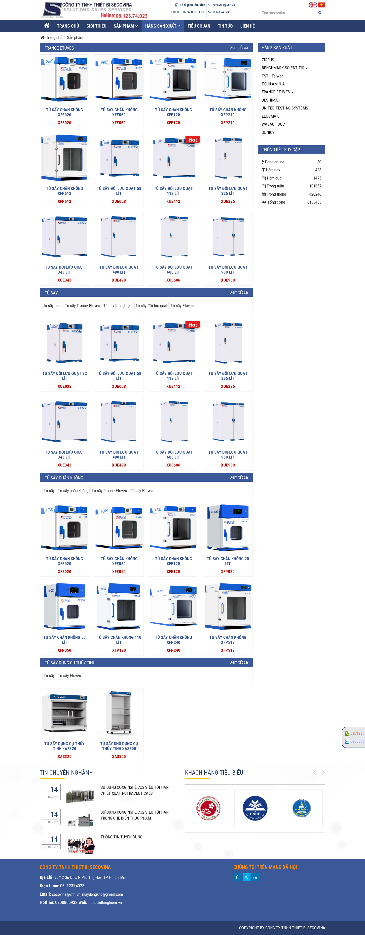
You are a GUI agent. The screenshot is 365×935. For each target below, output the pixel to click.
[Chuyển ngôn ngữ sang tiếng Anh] (313, 4)
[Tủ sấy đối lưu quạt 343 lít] (64, 236)
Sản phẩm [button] (124, 26)
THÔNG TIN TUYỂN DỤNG (121, 836)
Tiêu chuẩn (198, 26)
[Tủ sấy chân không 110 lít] (118, 606)
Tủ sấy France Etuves (82, 305)
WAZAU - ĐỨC (273, 124)
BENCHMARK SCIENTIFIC (283, 67)
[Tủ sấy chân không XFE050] (118, 79)
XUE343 (65, 280)
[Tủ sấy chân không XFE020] (64, 79)
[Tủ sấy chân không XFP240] (227, 79)
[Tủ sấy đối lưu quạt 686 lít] (173, 236)
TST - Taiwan (273, 75)
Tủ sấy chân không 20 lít (228, 561)
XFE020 (64, 122)
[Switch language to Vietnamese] (321, 4)
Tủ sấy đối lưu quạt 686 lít (173, 270)
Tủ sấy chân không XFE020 (64, 112)
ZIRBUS (268, 59)
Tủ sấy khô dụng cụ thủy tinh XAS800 (119, 746)
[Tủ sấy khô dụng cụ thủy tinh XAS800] (118, 712)
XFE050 (119, 122)
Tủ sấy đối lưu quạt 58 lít (119, 191)
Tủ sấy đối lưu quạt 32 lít (64, 376)
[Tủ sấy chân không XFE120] (173, 79)
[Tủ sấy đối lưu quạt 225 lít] (227, 157)
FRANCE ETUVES (276, 91)
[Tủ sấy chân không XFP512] (64, 157)
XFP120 (119, 650)
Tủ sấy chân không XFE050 (119, 112)
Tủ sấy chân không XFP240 (227, 112)
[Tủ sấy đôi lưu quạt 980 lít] (227, 236)
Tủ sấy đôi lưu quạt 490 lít (119, 270)
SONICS (268, 132)
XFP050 (64, 650)
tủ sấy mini (53, 305)
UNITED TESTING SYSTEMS (285, 108)
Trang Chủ (68, 26)
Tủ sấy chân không (73, 490)
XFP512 (64, 201)
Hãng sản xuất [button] (160, 26)
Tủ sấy (49, 490)
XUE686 (173, 280)
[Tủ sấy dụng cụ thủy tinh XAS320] (64, 712)
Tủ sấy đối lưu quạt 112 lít (173, 191)
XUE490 (119, 280)
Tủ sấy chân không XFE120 (173, 112)
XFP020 (228, 571)
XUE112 (173, 201)
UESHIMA (270, 100)
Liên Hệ (247, 26)
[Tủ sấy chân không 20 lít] (227, 527)
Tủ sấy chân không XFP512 (64, 191)
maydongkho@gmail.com (102, 894)
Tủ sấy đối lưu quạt (151, 305)
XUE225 (228, 201)
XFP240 (228, 122)
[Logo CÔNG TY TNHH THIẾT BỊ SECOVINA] (98, 9)
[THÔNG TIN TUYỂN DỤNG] (81, 794)
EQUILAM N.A (273, 83)
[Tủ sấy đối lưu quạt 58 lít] (118, 157)
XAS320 (65, 756)
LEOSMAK (270, 116)
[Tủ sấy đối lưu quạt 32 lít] (64, 342)
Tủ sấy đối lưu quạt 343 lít (64, 270)
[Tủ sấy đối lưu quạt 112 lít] (173, 157)
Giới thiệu (96, 26)
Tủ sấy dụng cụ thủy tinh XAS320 (64, 746)
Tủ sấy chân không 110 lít (119, 640)
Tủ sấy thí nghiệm (117, 305)
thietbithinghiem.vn (106, 902)
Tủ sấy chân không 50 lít (64, 640)
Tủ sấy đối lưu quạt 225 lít (228, 191)
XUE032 (65, 386)
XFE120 (173, 122)
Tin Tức (225, 26)
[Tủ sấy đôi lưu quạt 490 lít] (118, 236)
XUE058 (119, 201)
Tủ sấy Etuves (182, 305)
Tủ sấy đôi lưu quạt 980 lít (228, 270)
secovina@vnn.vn (66, 894)
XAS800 (119, 756)
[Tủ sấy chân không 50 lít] (64, 606)
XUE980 (228, 280)
